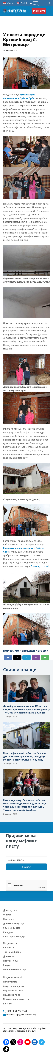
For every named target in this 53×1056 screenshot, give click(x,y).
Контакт (7, 1003)
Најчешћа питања (13, 990)
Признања (8, 919)
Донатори (8, 956)
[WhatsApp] (45, 657)
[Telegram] (26, 657)
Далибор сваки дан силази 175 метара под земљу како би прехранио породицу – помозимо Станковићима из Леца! (26, 709)
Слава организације (14, 936)
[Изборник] (48, 11)
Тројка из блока (12, 951)
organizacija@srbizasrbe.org (21, 1014)
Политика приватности (16, 999)
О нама (7, 914)
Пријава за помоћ (12, 977)
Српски (10, 3)
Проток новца (10, 960)
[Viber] (36, 657)
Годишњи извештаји (14, 969)
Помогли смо (10, 981)
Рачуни (7, 965)
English (24, 3)
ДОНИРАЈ (40, 11)
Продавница (10, 943)
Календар (8, 947)
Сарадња (8, 932)
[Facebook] (8, 657)
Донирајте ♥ (10, 910)
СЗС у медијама (11, 927)
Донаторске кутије (13, 923)
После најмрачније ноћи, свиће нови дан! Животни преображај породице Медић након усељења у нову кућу (24, 756)
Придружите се (11, 994)
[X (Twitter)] (17, 657)
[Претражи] (49, 3)
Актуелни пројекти (13, 986)
